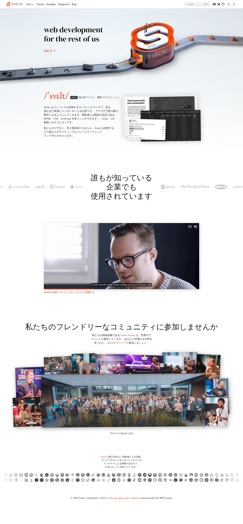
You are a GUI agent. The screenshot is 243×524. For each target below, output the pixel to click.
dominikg (47, 475)
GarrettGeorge (16, 475)
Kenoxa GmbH (57, 480)
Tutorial (40, 4)
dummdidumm (114, 475)
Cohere (129, 480)
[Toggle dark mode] (234, 4)
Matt (165, 480)
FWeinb (21, 475)
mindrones (73, 475)
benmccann (134, 475)
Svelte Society (128, 335)
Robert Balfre (232, 480)
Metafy (67, 480)
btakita (222, 475)
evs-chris (227, 475)
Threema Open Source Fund (145, 480)
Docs (28, 4)
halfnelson (212, 475)
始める (48, 50)
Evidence (206, 480)
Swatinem (155, 475)
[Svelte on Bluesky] (219, 4)
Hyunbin (31, 480)
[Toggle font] (229, 4)
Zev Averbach (47, 480)
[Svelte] (16, 4)
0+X (217, 480)
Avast (83, 480)
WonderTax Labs (73, 480)
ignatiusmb (186, 475)
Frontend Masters (139, 480)
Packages (51, 4)
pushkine (31, 475)
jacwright (83, 475)
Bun (201, 480)
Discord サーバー (116, 342)
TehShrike (217, 475)
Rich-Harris (119, 475)
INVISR (78, 480)
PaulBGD (206, 475)
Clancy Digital (181, 480)
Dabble (109, 480)
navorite (62, 475)
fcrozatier (6, 475)
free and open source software (124, 497)
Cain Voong (16, 480)
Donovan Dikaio (196, 480)
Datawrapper (124, 480)
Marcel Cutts (127, 433)
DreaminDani (165, 475)
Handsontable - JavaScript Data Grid (21, 480)
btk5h (201, 475)
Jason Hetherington (191, 480)
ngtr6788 (181, 475)
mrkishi (160, 475)
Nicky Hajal (227, 480)
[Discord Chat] (214, 4)
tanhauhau (109, 475)
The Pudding (52, 480)
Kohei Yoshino (62, 480)
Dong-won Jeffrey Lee (222, 480)
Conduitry (124, 475)
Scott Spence (212, 480)
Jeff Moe (160, 480)
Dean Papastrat (11, 480)
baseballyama (98, 475)
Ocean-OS (93, 475)
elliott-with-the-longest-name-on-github (88, 475)
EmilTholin (52, 475)
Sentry (6, 480)
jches (36, 475)
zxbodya (42, 475)
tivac (196, 475)
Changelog (175, 480)
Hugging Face (98, 480)
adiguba (170, 475)
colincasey (11, 475)
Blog (74, 4)
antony (191, 475)
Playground (63, 4)
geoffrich (175, 475)
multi (36, 480)
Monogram (103, 480)
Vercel (103, 456)
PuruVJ (139, 475)
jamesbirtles (232, 475)
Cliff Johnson (237, 480)
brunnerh (26, 475)
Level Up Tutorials (186, 480)
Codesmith (88, 480)
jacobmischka (237, 475)
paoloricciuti (103, 475)
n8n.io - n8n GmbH (42, 480)
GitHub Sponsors (134, 480)
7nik (150, 475)
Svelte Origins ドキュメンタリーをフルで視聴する (69, 292)
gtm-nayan (145, 475)
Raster (155, 480)
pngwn (67, 475)
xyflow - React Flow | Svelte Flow (150, 480)
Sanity (170, 480)
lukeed (78, 475)
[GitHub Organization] (223, 4)
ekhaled (57, 475)
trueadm (129, 475)
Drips (119, 480)
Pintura (93, 480)
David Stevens (26, 480)
